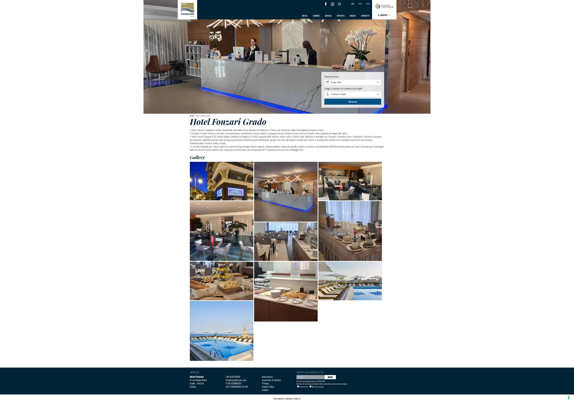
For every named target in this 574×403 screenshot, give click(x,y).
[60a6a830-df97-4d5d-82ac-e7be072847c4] (286, 292)
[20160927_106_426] (221, 331)
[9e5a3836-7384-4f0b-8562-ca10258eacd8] (350, 231)
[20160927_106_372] (221, 181)
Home (192, 115)
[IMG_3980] (221, 231)
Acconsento (304, 386)
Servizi (328, 15)
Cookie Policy (268, 386)
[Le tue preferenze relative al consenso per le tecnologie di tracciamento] (569, 398)
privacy (344, 384)
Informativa (267, 376)
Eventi (353, 15)
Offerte (341, 15)
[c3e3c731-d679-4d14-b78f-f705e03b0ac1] (221, 281)
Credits (265, 389)
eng (360, 3)
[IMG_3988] (286, 192)
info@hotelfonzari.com (236, 380)
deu (368, 3)
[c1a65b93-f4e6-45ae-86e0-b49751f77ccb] (286, 241)
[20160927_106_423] (350, 281)
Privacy (265, 383)
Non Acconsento (318, 386)
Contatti (365, 15)
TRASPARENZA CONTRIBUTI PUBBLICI (287, 398)
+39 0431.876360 (233, 376)
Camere (316, 15)
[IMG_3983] (350, 181)
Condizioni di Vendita (271, 380)
